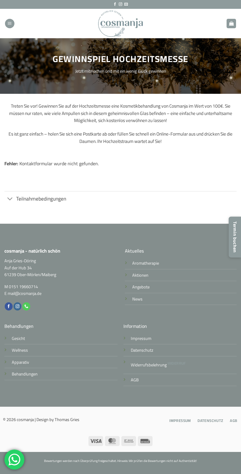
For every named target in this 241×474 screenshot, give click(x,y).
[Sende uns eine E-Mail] (126, 4)
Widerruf (177, 363)
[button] (9, 24)
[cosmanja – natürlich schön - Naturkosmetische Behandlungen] (120, 23)
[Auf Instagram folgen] (120, 4)
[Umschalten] (10, 199)
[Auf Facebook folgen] (115, 4)
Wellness (20, 350)
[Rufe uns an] (26, 306)
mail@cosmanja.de (24, 293)
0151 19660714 (23, 287)
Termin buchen (235, 237)
